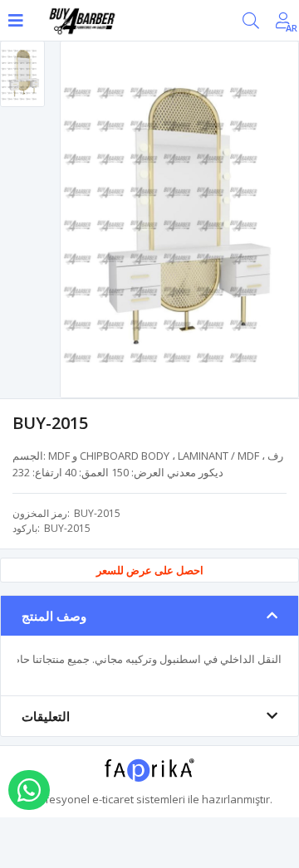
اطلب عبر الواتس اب (29, 790)
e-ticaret (113, 799)
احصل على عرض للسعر (149, 570)
